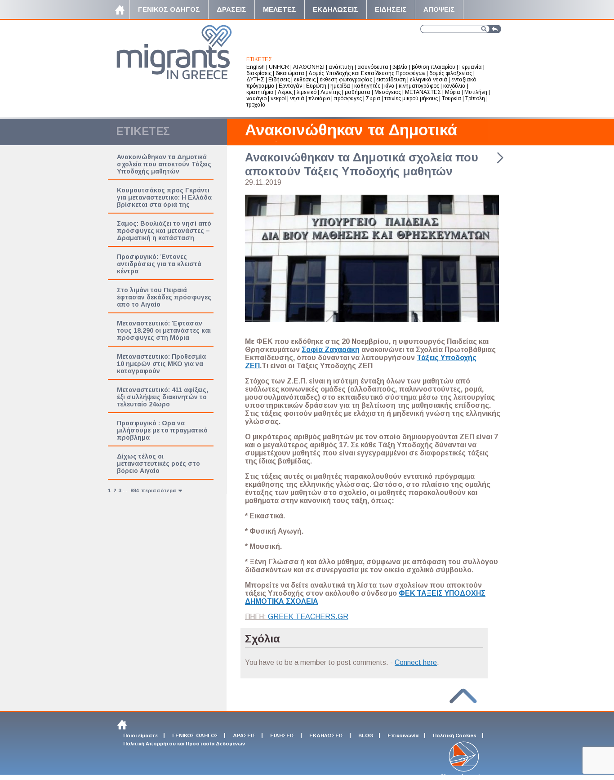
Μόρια (452, 92)
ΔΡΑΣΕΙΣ (244, 735)
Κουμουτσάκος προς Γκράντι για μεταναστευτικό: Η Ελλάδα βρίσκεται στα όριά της (164, 197)
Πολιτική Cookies (454, 735)
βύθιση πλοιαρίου (433, 67)
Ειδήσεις (279, 79)
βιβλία (400, 67)
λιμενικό (306, 92)
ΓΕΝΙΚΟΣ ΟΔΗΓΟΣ (195, 735)
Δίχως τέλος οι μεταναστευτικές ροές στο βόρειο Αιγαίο (158, 463)
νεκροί (278, 98)
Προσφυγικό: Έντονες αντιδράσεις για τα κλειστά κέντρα (159, 264)
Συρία (373, 98)
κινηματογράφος (419, 86)
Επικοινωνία (402, 735)
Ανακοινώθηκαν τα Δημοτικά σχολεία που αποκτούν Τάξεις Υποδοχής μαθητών (164, 164)
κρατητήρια (260, 92)
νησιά (297, 98)
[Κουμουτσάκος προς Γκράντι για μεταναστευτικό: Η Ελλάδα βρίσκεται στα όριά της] (500, 161)
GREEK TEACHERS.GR (308, 616)
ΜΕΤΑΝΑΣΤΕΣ (423, 92)
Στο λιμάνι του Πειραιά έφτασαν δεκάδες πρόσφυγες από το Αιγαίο (164, 297)
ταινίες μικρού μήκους (411, 98)
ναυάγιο (256, 98)
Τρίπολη (475, 98)
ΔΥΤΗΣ (255, 79)
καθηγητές (367, 86)
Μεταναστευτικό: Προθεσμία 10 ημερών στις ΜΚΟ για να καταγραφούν (161, 363)
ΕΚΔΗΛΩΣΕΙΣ (326, 735)
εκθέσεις (305, 79)
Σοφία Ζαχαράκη (331, 349)
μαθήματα (357, 92)
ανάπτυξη (341, 67)
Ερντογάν (290, 86)
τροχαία (256, 105)
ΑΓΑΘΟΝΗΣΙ (309, 67)
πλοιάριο (319, 98)
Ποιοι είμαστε (140, 735)
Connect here (416, 662)
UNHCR (279, 67)
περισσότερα (159, 490)
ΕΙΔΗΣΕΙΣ (282, 735)
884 (134, 490)
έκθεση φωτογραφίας (346, 79)
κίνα (389, 86)
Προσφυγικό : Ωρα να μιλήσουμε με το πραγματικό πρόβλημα (162, 430)
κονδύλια (454, 86)
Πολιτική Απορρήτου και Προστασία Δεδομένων (184, 743)
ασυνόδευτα (372, 67)
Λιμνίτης (330, 92)
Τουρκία (451, 98)
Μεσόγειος (387, 92)
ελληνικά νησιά (428, 79)
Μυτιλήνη (475, 92)
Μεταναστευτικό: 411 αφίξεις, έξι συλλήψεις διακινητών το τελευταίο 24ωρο (162, 397)
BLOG (365, 735)
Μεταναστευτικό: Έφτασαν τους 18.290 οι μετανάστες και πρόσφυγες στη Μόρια (164, 330)
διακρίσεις (258, 73)
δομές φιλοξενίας (450, 73)
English (255, 67)
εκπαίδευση (391, 79)
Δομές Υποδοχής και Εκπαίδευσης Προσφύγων (366, 73)
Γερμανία (470, 67)
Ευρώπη (316, 86)
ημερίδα (340, 86)
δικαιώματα (290, 73)
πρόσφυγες (348, 98)
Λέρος (285, 92)
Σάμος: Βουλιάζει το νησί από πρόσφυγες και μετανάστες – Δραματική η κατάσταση (164, 230)
